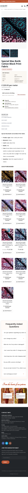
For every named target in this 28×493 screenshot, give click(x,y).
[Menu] (22, 6)
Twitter (6, 443)
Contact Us (11, 437)
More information (21, 94)
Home (2, 9)
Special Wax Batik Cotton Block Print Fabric (11, 64)
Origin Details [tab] (5, 126)
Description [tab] (4, 114)
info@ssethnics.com (6, 434)
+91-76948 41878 (5, 426)
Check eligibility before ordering (11, 107)
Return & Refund (11, 438)
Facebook (3, 443)
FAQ (7, 437)
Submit (5, 462)
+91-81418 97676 (13, 426)
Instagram (10, 443)
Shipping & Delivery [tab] (6, 123)
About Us (3, 437)
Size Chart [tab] (4, 120)
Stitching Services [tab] (6, 117)
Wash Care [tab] (4, 129)
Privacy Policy (18, 437)
